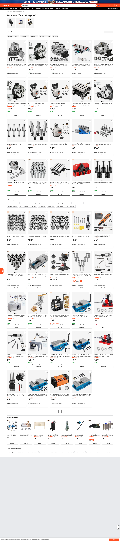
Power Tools (15, 11)
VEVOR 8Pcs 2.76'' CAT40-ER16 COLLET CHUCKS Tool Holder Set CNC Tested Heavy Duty (38, 144)
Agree (114, 539)
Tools (11, 11)
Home (8, 11)
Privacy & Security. (47, 539)
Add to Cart (16, 76)
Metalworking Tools (21, 11)
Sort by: (106, 31)
